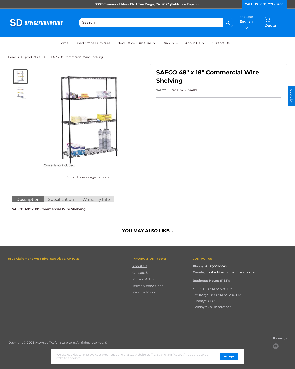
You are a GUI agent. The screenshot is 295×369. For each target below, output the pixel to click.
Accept (229, 356)
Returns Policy (144, 292)
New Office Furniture (134, 43)
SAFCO (161, 90)
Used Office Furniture (93, 43)
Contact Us (221, 43)
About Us (192, 43)
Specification (61, 199)
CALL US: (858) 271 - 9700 (264, 4)
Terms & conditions (147, 286)
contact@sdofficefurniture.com (231, 272)
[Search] (228, 22)
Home (64, 43)
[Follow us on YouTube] (276, 346)
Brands (168, 43)
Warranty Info (96, 199)
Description (28, 199)
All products (29, 57)
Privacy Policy (143, 279)
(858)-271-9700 (217, 266)
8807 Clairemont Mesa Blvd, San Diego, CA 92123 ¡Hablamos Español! (147, 4)
